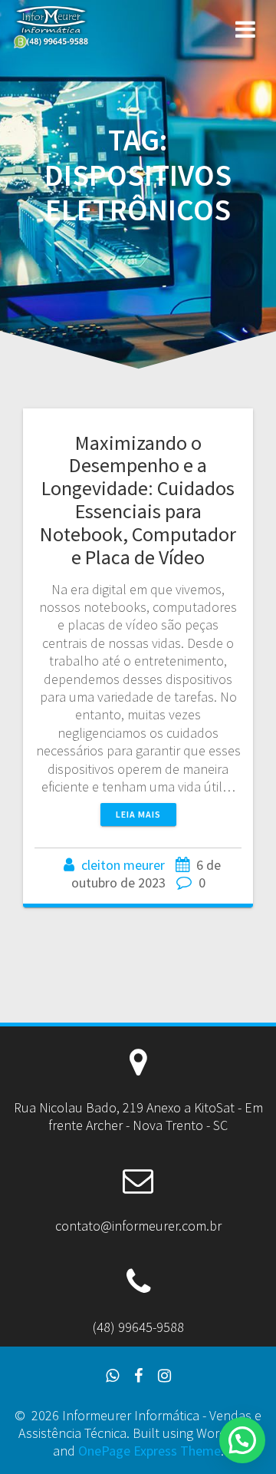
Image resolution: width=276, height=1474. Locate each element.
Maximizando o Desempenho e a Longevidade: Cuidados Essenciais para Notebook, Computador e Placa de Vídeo (138, 500)
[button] (242, 1440)
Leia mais (138, 814)
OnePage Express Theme (149, 1450)
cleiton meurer (123, 865)
